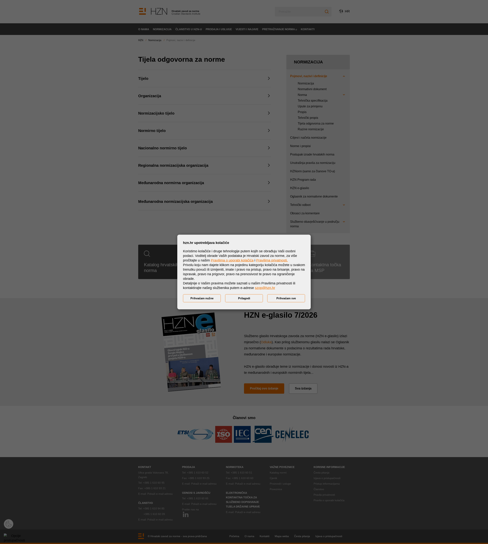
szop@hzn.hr (265, 288)
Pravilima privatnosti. (272, 260)
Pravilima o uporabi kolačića (232, 260)
